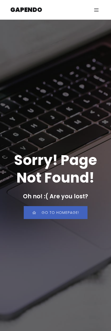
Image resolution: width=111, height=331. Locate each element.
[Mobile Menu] (96, 9)
